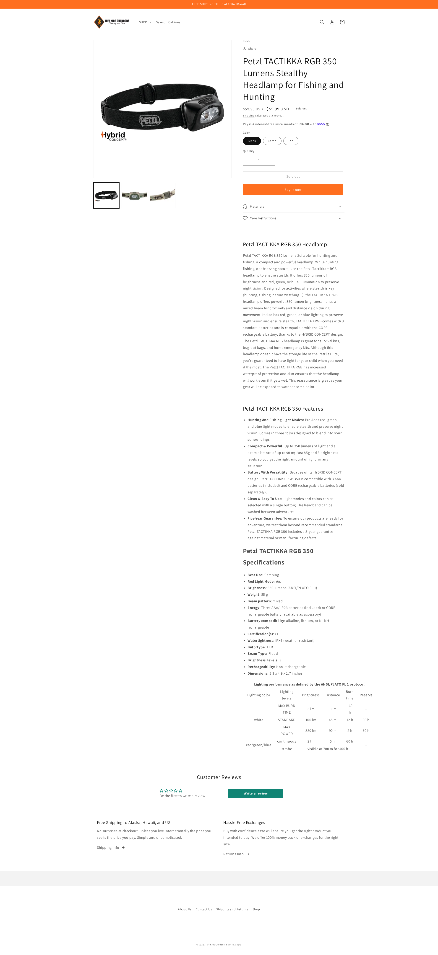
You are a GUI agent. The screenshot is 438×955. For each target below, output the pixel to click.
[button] (144, 22)
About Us (185, 909)
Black (252, 141)
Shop (256, 909)
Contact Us (204, 909)
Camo (272, 141)
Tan (291, 141)
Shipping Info (108, 847)
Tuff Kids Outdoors (215, 944)
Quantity (248, 151)
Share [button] (252, 49)
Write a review (256, 793)
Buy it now (293, 189)
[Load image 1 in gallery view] (106, 195)
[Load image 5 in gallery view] (162, 195)
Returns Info (233, 853)
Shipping (249, 115)
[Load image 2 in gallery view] (134, 195)
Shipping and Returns (232, 909)
